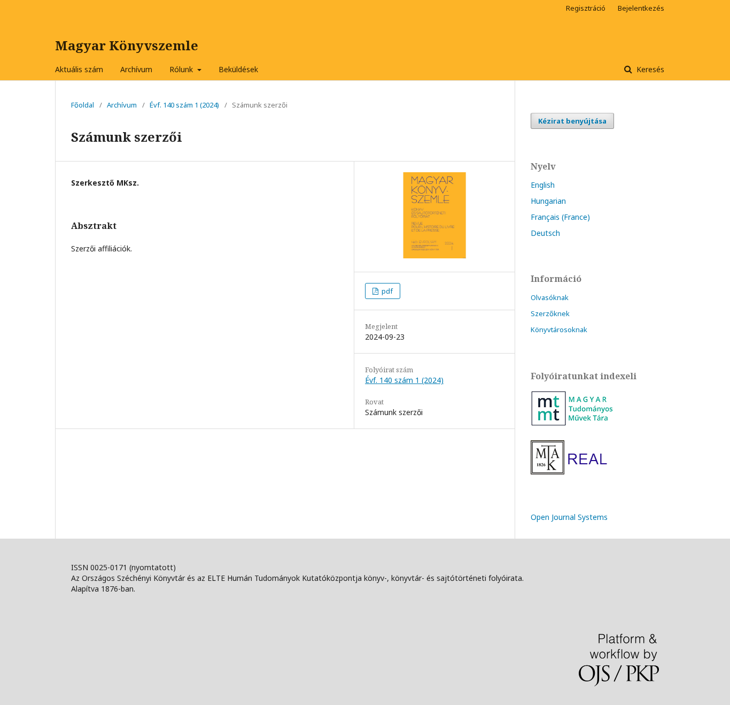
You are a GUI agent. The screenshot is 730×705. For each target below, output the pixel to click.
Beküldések (238, 69)
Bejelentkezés (641, 8)
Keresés (649, 69)
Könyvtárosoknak (559, 329)
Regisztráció (585, 8)
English (543, 185)
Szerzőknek (550, 313)
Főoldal (82, 105)
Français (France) (560, 217)
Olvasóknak (550, 297)
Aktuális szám (79, 69)
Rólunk (182, 69)
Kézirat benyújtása (572, 121)
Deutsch (545, 233)
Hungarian (548, 201)
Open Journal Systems (569, 517)
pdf (386, 291)
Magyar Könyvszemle (126, 45)
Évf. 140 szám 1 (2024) (184, 105)
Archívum (136, 69)
